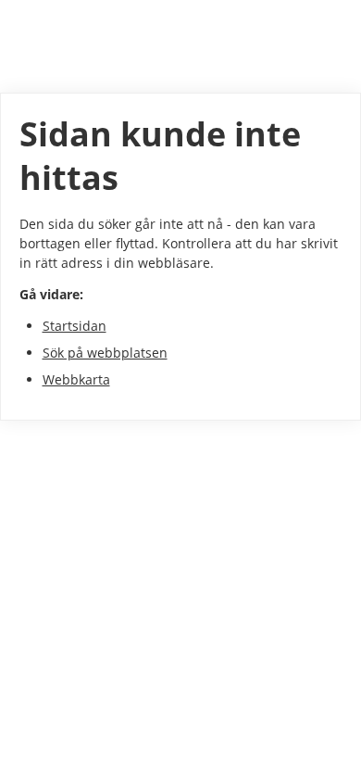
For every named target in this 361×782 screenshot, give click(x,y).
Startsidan (74, 325)
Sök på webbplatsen (105, 352)
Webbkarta (76, 379)
